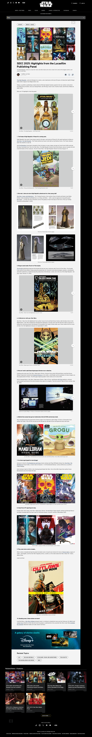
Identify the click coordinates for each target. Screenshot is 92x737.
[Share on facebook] (66, 75)
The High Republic (29, 657)
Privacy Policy (26, 733)
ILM (19, 657)
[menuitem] (29, 10)
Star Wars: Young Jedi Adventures (47, 657)
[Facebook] (16, 2)
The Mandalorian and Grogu (26, 660)
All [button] (9, 17)
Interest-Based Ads (73, 733)
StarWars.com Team (26, 74)
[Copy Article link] (73, 75)
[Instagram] (10, 2)
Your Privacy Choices (81, 733)
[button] (46, 716)
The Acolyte (63, 657)
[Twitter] (13, 2)
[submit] (72, 3)
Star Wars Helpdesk (65, 733)
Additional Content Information (17, 733)
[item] (19, 10)
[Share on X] (69, 75)
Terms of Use (8, 733)
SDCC (39, 660)
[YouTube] (19, 2)
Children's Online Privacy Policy (35, 733)
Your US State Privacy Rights (46, 733)
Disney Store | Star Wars (56, 733)
